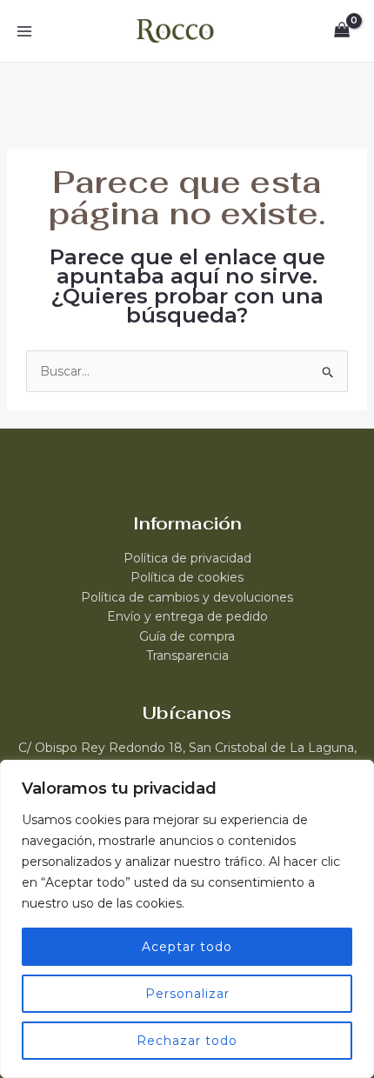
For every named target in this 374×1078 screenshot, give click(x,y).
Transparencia (187, 655)
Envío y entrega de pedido (187, 616)
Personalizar (187, 993)
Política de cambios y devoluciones (187, 597)
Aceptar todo (187, 947)
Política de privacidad (187, 558)
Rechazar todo (187, 1040)
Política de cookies (187, 577)
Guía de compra (187, 636)
